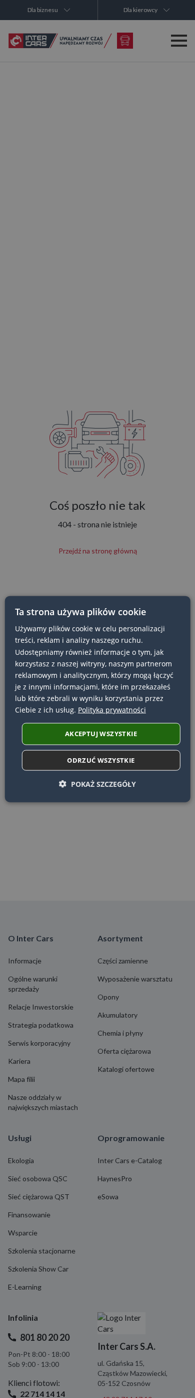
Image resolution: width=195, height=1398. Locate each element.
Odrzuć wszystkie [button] (100, 759)
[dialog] (97, 699)
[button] (97, 783)
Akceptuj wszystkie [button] (101, 733)
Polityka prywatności (112, 710)
